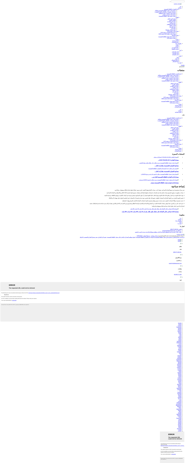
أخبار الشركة (175, 53)
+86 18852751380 (177, 252)
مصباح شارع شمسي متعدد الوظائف (167, 13)
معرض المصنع (175, 49)
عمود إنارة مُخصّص (171, 24)
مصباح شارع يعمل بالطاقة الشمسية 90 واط (161, 237)
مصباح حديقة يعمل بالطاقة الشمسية (167, 36)
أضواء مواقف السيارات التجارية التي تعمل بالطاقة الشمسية (121, 237)
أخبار (180, 50)
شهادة (177, 45)
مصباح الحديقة (175, 35)
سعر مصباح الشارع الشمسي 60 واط (88, 237)
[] (170, 1)
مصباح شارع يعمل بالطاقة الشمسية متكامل (165, 10)
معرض (177, 46)
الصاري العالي (172, 25)
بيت (181, 6)
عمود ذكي (173, 28)
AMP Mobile (140, 235)
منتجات (180, 7)
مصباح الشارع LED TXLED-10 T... (168, 160)
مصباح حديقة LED (171, 38)
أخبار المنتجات (175, 51)
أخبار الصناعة (175, 54)
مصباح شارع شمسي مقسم (169, 14)
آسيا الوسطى (175, 61)
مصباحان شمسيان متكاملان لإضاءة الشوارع (165, 12)
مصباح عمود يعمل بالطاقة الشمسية (167, 16)
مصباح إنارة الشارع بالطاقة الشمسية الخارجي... (165, 177)
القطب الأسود (172, 20)
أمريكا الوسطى (175, 60)
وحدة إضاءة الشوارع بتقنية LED (168, 32)
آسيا (178, 57)
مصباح (177, 39)
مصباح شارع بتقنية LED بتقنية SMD (167, 34)
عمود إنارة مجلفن (171, 18)
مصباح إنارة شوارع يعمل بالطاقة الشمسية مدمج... (164, 182)
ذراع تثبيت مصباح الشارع (178, 237)
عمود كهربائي (172, 27)
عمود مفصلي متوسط (171, 29)
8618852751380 (178, 274)
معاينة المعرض (175, 47)
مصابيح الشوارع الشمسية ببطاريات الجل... (167, 165)
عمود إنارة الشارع (171, 21)
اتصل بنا (180, 62)
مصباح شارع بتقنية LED (173, 31)
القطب (177, 17)
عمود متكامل (172, 23)
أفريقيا (177, 58)
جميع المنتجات (175, 42)
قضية (180, 56)
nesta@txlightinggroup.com (175, 263)
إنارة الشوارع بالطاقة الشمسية (171, 9)
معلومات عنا (179, 43)
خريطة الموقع (147, 235)
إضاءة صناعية (175, 40)
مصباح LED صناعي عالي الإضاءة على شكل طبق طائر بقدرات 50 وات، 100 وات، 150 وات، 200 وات (150, 211)
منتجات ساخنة (154, 235)
